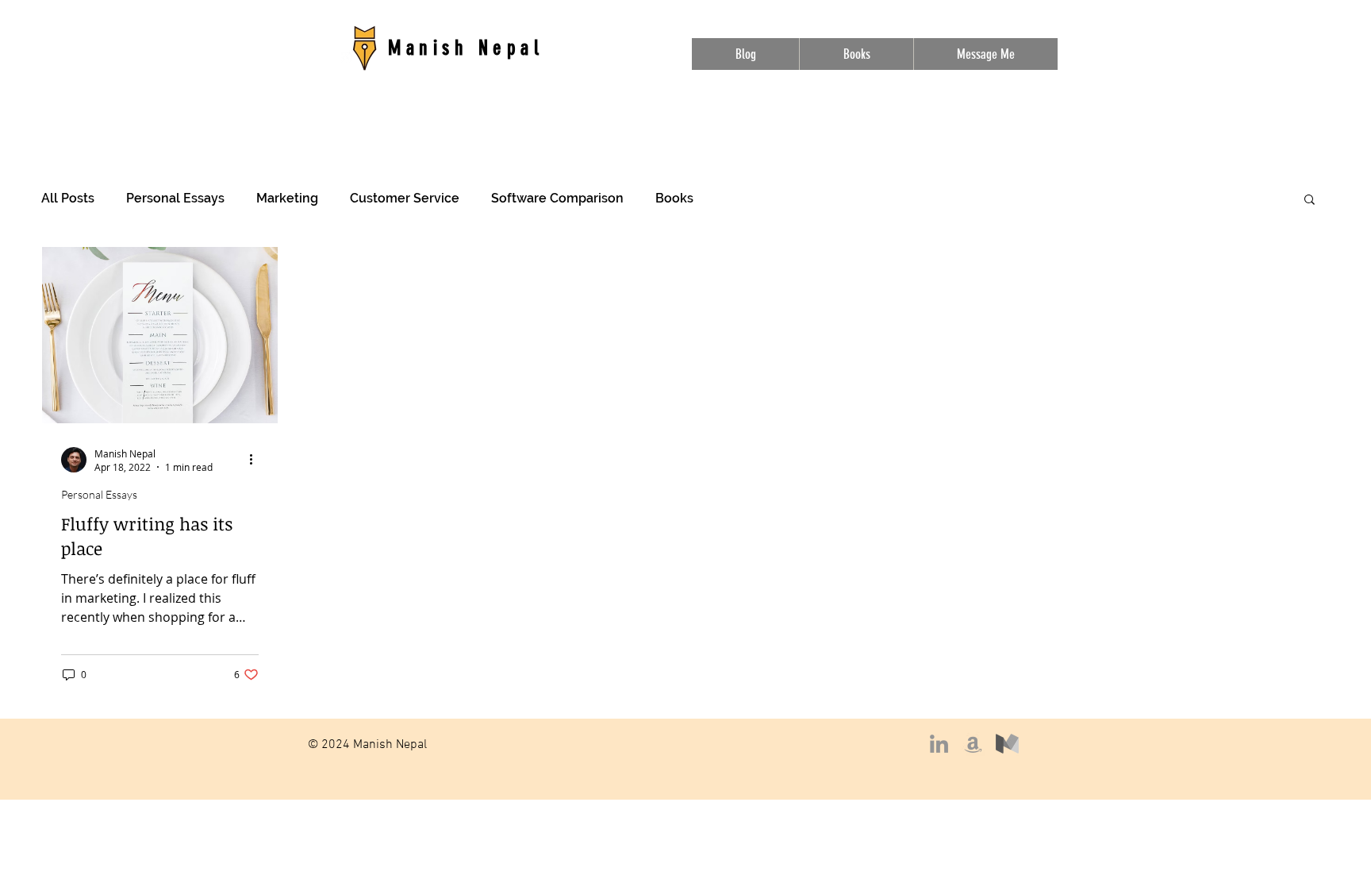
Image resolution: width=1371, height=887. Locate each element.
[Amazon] (973, 744)
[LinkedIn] (939, 744)
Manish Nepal (465, 48)
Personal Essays (175, 198)
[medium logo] (1007, 744)
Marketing (287, 198)
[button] (1309, 200)
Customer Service (404, 198)
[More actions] (256, 459)
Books (674, 198)
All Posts (67, 198)
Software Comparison (557, 198)
